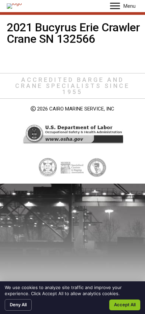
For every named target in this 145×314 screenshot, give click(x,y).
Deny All (18, 304)
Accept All (125, 304)
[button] (115, 6)
